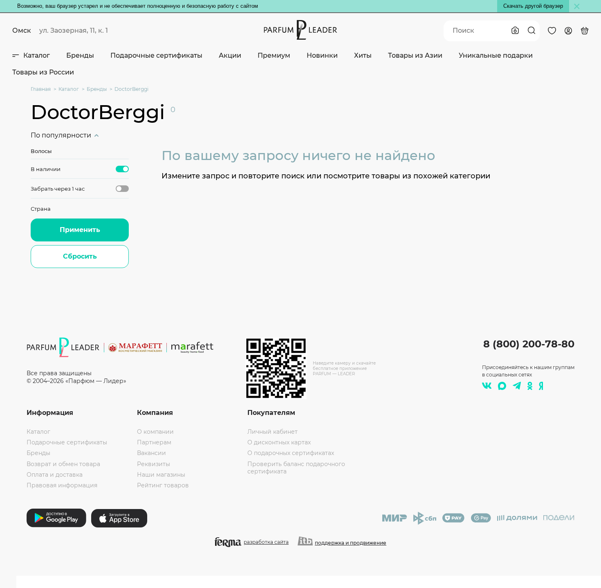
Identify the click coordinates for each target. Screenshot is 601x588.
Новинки (322, 55)
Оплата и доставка (55, 474)
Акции (230, 55)
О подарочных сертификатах (290, 453)
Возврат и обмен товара (63, 464)
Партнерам (154, 442)
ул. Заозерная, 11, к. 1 (73, 30)
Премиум (274, 55)
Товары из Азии (415, 55)
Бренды (80, 55)
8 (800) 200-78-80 (528, 344)
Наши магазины (161, 474)
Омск (21, 30)
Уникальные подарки (496, 55)
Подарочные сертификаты (156, 55)
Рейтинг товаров (163, 485)
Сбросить (80, 256)
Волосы (41, 151)
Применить (80, 230)
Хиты (363, 55)
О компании (155, 431)
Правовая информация (62, 485)
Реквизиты (153, 464)
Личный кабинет (272, 431)
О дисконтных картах (279, 442)
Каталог (36, 55)
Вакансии (151, 453)
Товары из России (43, 72)
